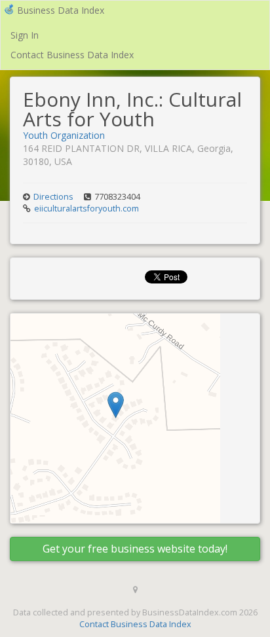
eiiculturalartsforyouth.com (86, 208)
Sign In (24, 35)
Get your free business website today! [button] (135, 548)
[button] (115, 404)
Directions (53, 196)
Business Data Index (60, 10)
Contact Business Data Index (72, 54)
